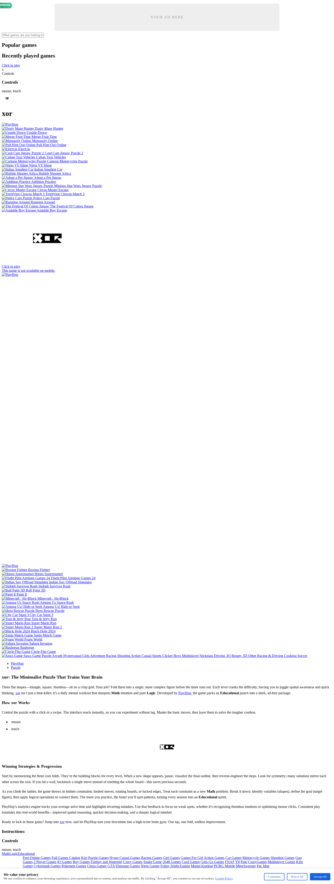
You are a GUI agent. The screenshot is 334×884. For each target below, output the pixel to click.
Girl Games (171, 858)
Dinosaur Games (128, 866)
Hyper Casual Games (125, 858)
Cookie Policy (224, 878)
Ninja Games (150, 866)
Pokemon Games (74, 866)
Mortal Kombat (202, 866)
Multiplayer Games (281, 862)
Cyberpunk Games (47, 866)
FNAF (229, 862)
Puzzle (15, 667)
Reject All (297, 876)
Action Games (214, 858)
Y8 (237, 862)
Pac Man (263, 866)
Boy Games (81, 862)
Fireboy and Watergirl (106, 862)
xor (17, 693)
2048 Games (172, 862)
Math (5, 854)
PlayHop (17, 663)
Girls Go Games (212, 862)
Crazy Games (132, 862)
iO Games (64, 862)
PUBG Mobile (224, 866)
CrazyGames (257, 862)
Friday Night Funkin (175, 866)
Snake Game (152, 862)
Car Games (233, 858)
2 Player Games (45, 862)
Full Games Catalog (66, 858)
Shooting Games (282, 858)
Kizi (84, 858)
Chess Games (97, 866)
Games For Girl (192, 858)
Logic (13, 854)
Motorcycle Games (256, 858)
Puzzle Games (98, 858)
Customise (274, 876)
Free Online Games (37, 858)
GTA (111, 866)
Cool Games (191, 862)
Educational (26, 854)
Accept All (320, 876)
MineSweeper (246, 866)
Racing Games (151, 858)
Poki (244, 862)
